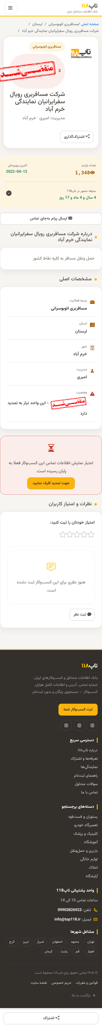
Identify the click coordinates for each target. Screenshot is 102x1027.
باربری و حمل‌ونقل (84, 851)
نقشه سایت (39, 983)
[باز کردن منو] (10, 8)
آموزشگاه (91, 842)
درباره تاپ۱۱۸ (88, 750)
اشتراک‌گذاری (75, 137)
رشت (64, 951)
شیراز (40, 942)
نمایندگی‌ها (89, 767)
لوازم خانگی (89, 859)
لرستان (37, 24)
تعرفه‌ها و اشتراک (84, 759)
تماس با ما (89, 792)
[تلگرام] (79, 725)
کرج (12, 942)
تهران (90, 942)
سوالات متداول (86, 784)
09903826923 (70, 910)
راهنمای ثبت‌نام (86, 776)
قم (77, 951)
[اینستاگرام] (92, 725)
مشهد (75, 942)
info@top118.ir (67, 919)
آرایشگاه (92, 876)
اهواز (91, 951)
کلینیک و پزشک (85, 834)
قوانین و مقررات (87, 983)
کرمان (48, 951)
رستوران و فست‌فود (83, 817)
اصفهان (57, 942)
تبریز (26, 942)
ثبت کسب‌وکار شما (78, 710)
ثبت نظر (80, 614)
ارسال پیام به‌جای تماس (49, 218)
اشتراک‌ (49, 1018)
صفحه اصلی (89, 24)
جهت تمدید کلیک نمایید (51, 483)
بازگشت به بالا (81, 995)
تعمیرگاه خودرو (86, 825)
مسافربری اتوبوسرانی (63, 24)
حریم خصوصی (61, 983)
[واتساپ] (66, 725)
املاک (93, 868)
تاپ (82, 8)
